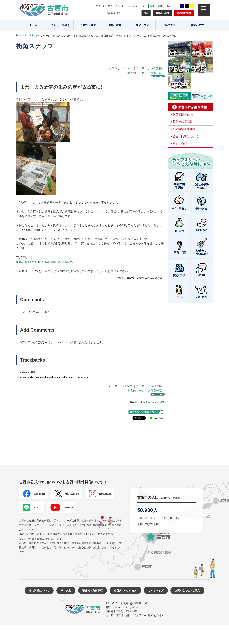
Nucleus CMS (155, 402)
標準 (160, 6)
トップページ (42, 35)
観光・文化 (142, 25)
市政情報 (169, 25)
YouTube (67, 507)
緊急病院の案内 (183, 114)
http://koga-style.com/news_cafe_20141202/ (44, 261)
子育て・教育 (88, 25)
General (128, 68)
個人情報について (39, 590)
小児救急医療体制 (184, 129)
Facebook (39, 493)
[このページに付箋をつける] (146, 411)
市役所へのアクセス (125, 590)
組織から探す (163, 12)
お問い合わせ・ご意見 (187, 590)
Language (132, 6)
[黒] (187, 6)
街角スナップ (123, 35)
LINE (35, 507)
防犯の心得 (180, 143)
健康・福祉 (115, 25)
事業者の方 (197, 25)
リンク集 (66, 590)
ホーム (33, 25)
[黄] (192, 6)
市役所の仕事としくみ (85, 35)
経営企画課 (107, 35)
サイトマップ (155, 590)
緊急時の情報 (184, 12)
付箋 (142, 6)
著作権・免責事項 (92, 590)
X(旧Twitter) (72, 493)
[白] (177, 6)
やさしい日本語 (104, 6)
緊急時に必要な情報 (190, 107)
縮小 (152, 6)
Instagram (105, 493)
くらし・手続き (60, 25)
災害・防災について (185, 136)
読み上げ (120, 6)
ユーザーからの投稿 (149, 68)
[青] (182, 6)
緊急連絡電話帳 (183, 121)
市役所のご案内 (62, 35)
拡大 (169, 6)
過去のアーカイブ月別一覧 (144, 72)
